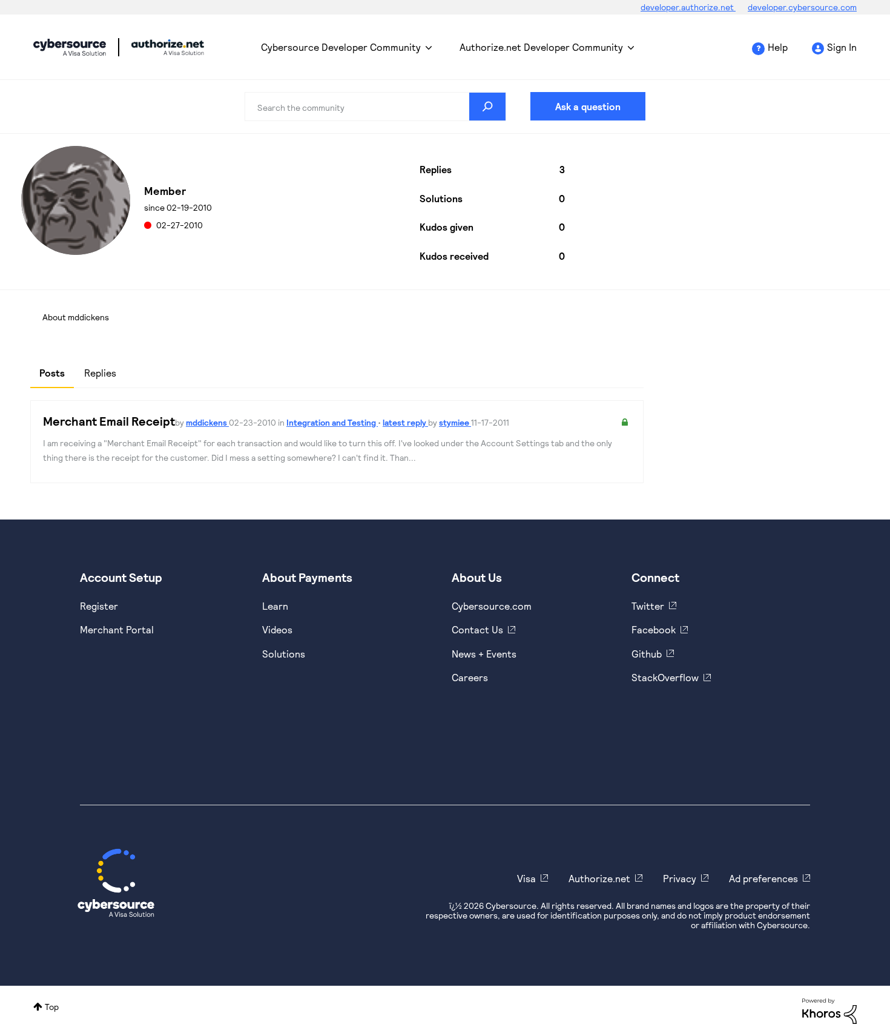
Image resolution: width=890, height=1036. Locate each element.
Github (646, 653)
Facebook (653, 629)
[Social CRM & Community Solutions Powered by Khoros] (829, 1010)
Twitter (647, 606)
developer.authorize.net (688, 7)
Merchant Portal (117, 629)
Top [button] (52, 1006)
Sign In (842, 47)
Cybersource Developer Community (69, 47)
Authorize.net (599, 878)
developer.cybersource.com (802, 7)
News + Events (484, 653)
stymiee (455, 422)
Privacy (679, 878)
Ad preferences (763, 878)
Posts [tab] (52, 372)
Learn (275, 606)
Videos (277, 629)
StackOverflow (665, 677)
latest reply (405, 422)
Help (778, 47)
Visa (526, 878)
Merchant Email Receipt (109, 421)
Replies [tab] (100, 372)
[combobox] (375, 106)
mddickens (207, 422)
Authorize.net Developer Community (541, 47)
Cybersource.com (492, 606)
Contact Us (477, 629)
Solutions (283, 653)
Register (99, 606)
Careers (470, 677)
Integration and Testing (332, 422)
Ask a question (588, 106)
